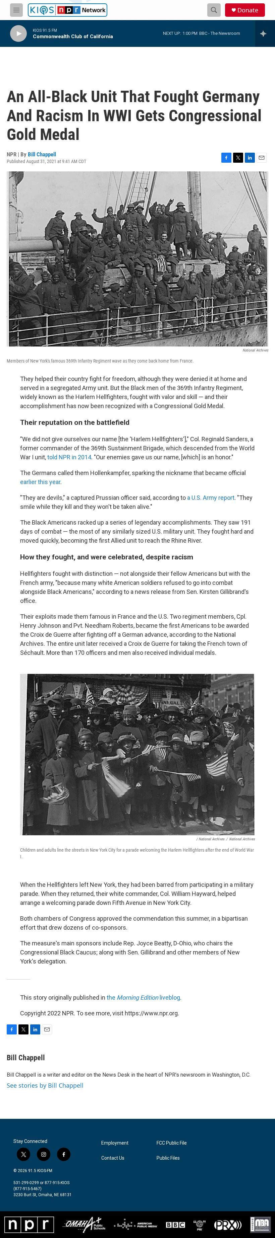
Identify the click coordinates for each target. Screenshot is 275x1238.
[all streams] (265, 33)
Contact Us (112, 1158)
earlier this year (40, 481)
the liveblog (143, 997)
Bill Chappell (42, 154)
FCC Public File (172, 1143)
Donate (247, 10)
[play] (18, 33)
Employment (114, 1143)
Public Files (168, 1158)
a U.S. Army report (210, 497)
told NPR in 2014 (69, 457)
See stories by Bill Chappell (45, 1085)
